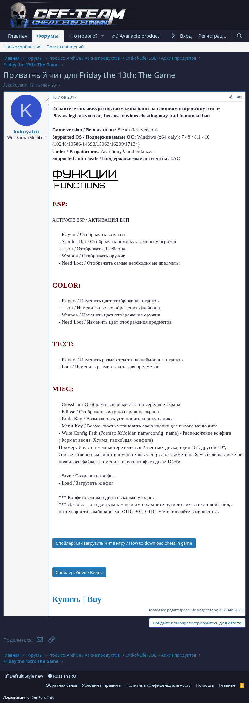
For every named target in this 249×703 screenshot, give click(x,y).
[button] (102, 36)
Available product (138, 35)
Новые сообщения (22, 47)
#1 (239, 97)
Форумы (48, 35)
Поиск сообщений (65, 47)
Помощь (205, 685)
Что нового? (83, 35)
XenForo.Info (43, 697)
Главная (17, 35)
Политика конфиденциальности (158, 685)
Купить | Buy (76, 599)
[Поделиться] (231, 97)
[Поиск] (239, 36)
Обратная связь (61, 685)
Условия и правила (101, 685)
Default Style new (26, 676)
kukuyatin (17, 85)
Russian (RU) (64, 676)
